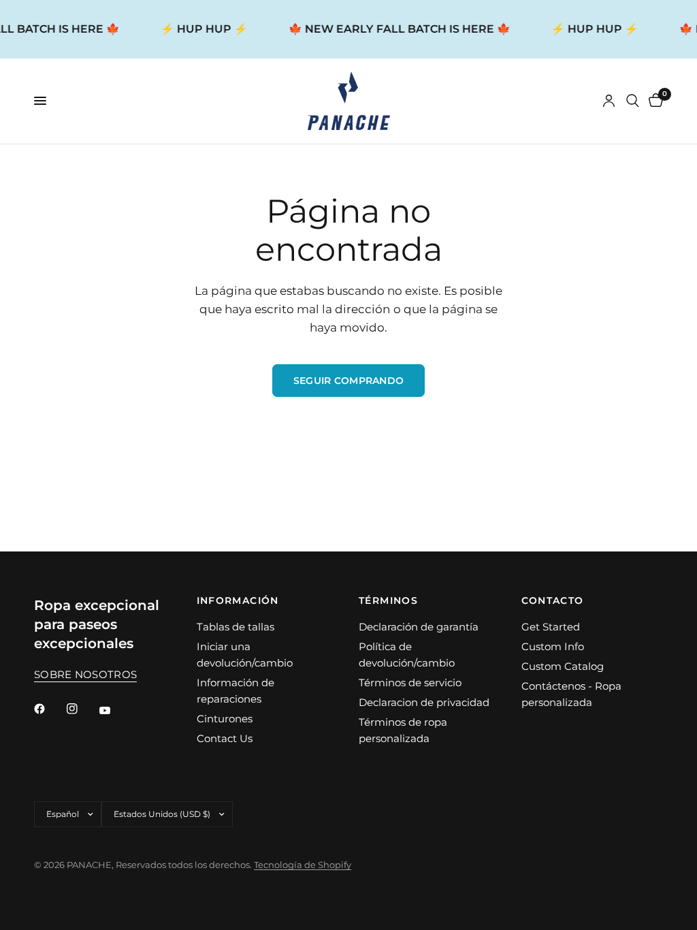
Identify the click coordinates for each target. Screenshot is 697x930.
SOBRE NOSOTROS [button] (85, 674)
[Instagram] (82, 709)
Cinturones (225, 718)
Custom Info (552, 646)
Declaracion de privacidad (424, 702)
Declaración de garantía (419, 626)
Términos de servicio (410, 682)
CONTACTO (552, 600)
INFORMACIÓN (238, 600)
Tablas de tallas (235, 626)
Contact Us (225, 738)
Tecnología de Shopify (302, 864)
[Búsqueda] (632, 101)
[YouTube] (114, 711)
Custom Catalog (562, 666)
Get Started (550, 626)
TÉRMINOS (388, 600)
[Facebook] (49, 709)
